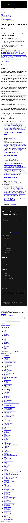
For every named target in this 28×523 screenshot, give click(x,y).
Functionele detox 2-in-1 (9, 407)
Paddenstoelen (7, 451)
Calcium (6, 381)
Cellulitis (6, 382)
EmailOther (11, 125)
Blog (5, 339)
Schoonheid (6, 465)
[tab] (15, 61)
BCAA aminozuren (8, 370)
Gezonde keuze (7, 416)
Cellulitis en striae (8, 384)
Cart (5, 332)
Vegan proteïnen (7, 488)
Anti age (6, 366)
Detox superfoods (8, 390)
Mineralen (6, 439)
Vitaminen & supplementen (19, 55)
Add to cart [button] (12, 138)
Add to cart (3, 50)
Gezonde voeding (8, 417)
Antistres (8, 52)
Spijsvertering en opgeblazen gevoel (12, 171)
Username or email (5, 318)
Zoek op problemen (16, 56)
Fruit (5, 404)
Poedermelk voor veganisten (10, 455)
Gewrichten (6, 413)
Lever (16, 148)
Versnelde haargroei (8, 490)
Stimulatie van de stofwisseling (11, 194)
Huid (5, 426)
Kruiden (5, 431)
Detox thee (6, 392)
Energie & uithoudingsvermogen (11, 403)
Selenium (6, 466)
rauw (12, 57)
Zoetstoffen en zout (8, 519)
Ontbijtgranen (7, 446)
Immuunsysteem (14, 127)
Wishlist (5, 349)
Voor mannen (4, 56)
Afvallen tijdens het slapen (10, 362)
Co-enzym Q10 (7, 385)
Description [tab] (5, 65)
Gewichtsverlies (11, 148)
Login (2, 323)
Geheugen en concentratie (10, 411)
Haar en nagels (7, 420)
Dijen (5, 394)
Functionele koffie (8, 408)
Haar (5, 419)
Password (3, 320)
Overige (5, 450)
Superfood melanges (8, 478)
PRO (5, 457)
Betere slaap (14, 52)
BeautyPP (6, 371)
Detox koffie (7, 389)
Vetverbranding (7, 492)
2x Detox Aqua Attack (10, 155)
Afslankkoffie (7, 357)
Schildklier (6, 463)
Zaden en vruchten (8, 513)
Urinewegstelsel (21, 149)
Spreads (5, 476)
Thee (5, 484)
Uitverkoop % (7, 485)
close (8, 521)
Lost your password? (5, 325)
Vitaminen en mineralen (9, 499)
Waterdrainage (7, 152)
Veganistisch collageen (9, 489)
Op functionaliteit (13, 149)
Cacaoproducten (7, 380)
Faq (4, 344)
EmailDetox (23, 145)
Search (16, 351)
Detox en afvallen (10, 145)
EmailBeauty (7, 396)
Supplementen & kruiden (6, 55)
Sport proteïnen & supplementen (11, 474)
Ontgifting (6, 149)
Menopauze (6, 438)
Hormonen (20, 53)
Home (2, 8)
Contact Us (6, 335)
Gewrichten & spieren (9, 415)
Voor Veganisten (7, 507)
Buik (5, 145)
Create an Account (8, 315)
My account (6, 346)
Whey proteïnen (7, 511)
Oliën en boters (7, 443)
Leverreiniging (21, 148)
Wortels (9, 56)
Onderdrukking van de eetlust (11, 444)
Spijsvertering (21, 170)
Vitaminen (6, 496)
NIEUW (6, 442)
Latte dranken (7, 432)
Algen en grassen (12, 165)
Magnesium (6, 436)
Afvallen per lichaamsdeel (14, 144)
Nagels (5, 440)
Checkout (6, 334)
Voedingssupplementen (9, 503)
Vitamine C (6, 493)
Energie (16, 125)
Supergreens (6, 480)
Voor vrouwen (7, 508)
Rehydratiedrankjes (8, 461)
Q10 (5, 459)
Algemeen (23, 144)
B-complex (6, 369)
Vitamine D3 (7, 494)
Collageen (6, 386)
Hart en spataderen (8, 8)
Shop (5, 331)
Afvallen (6, 144)
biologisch (8, 57)
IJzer (5, 428)
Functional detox (13, 146)
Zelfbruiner (6, 515)
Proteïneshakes (7, 458)
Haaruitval (6, 421)
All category (6, 355)
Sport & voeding (22, 127)
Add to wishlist (10, 50)
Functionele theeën (8, 409)
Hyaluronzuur (7, 427)
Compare (17, 50)
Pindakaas (6, 453)
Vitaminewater (12, 129)
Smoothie (6, 467)
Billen (5, 376)
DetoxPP (19, 52)
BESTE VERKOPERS (9, 373)
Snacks (5, 469)
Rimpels (5, 462)
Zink (5, 516)
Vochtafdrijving (20, 150)
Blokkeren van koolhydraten (10, 377)
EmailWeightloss (7, 400)
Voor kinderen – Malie (9, 504)
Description (6, 61)
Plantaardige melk (8, 454)
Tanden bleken (7, 482)
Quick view (19, 124)
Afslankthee (6, 358)
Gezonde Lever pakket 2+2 (12, 177)
